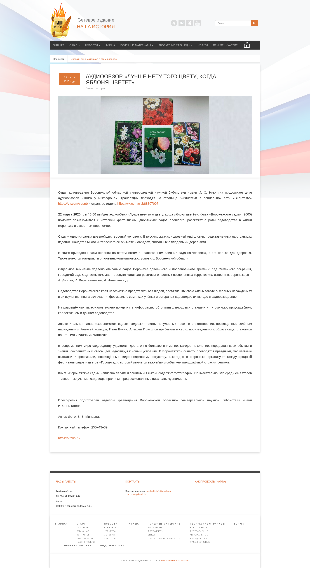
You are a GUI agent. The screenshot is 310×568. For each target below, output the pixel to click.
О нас (73, 45)
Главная (58, 45)
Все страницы (199, 528)
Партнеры (83, 528)
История (100, 88)
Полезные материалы (135, 45)
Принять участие (225, 45)
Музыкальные (199, 535)
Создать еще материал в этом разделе (94, 59)
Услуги (203, 45)
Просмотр (60, 59)
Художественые (200, 542)
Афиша (110, 45)
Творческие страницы (175, 45)
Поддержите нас (113, 545)
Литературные (199, 531)
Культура (110, 531)
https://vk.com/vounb (73, 203)
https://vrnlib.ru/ (69, 437)
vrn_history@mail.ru (136, 493)
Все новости (112, 528)
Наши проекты (86, 542)
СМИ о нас (83, 531)
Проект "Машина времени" (164, 538)
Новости (91, 45)
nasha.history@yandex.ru (159, 490)
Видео (152, 535)
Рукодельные (198, 538)
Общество (110, 538)
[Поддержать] (246, 45)
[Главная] (62, 20)
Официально (85, 538)
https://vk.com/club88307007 (137, 203)
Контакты (83, 535)
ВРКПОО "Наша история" (175, 561)
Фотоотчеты (156, 531)
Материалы (155, 528)
